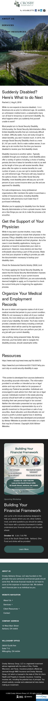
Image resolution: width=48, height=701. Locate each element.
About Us (8, 18)
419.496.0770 (28, 10)
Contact (7, 38)
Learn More (24, 549)
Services (8, 25)
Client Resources (14, 32)
